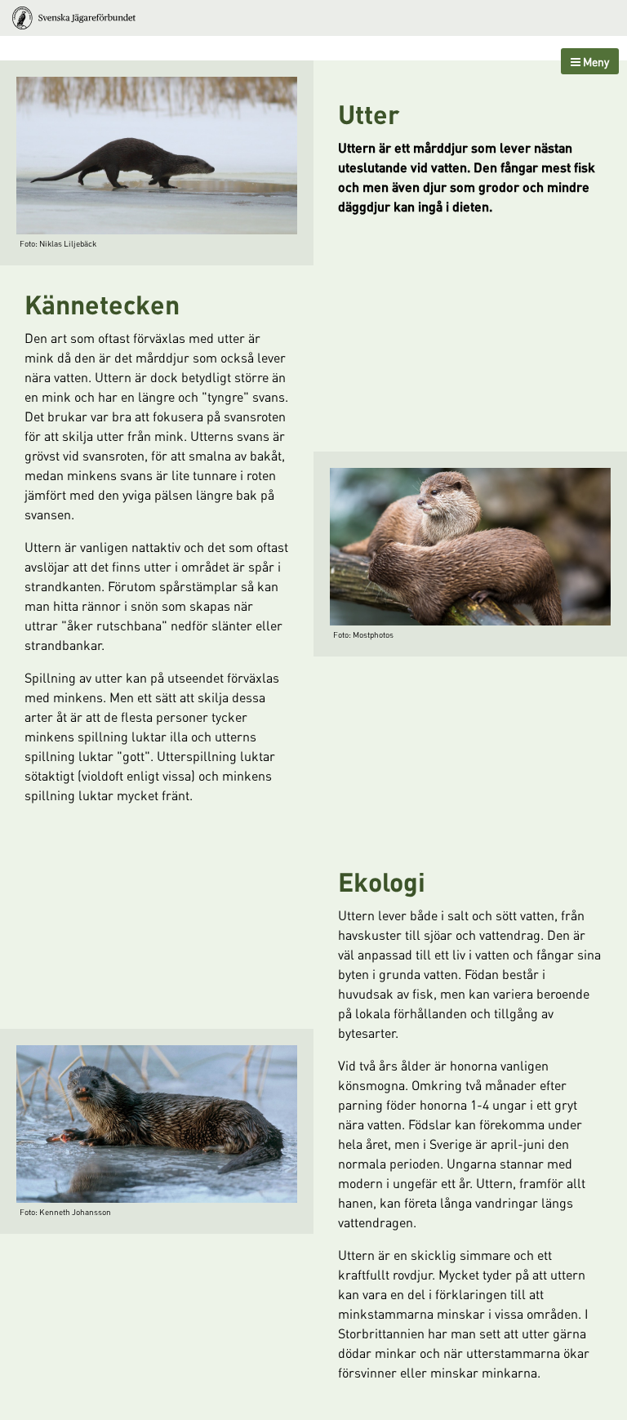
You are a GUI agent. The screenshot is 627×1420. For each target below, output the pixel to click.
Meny (594, 61)
